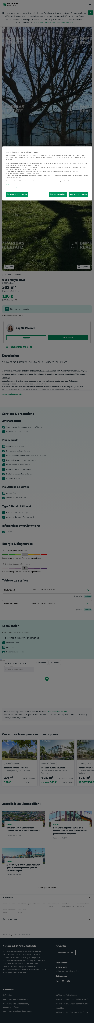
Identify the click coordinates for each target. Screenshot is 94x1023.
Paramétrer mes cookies (17, 194)
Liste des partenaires (12, 188)
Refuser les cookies (58, 194)
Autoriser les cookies (78, 194)
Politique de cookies (13, 185)
